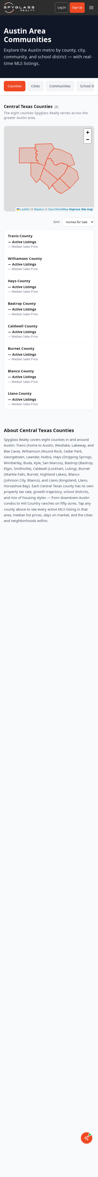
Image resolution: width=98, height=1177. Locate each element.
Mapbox (39, 209)
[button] (87, 132)
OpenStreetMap (58, 209)
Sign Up (77, 7)
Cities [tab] (35, 86)
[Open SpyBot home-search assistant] (86, 1138)
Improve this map (81, 209)
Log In (62, 7)
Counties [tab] (15, 86)
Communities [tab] (60, 86)
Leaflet (24, 209)
